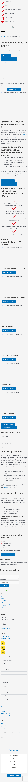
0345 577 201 (8, 17)
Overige (13, 758)
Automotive (6, 663)
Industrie (5, 666)
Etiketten (3, 36)
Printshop (5, 699)
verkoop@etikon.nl (9, 21)
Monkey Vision (17, 732)
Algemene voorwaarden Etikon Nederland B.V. (12, 741)
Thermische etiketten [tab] (7, 440)
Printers (5, 689)
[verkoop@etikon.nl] (3, 23)
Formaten (5, 682)
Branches (3, 600)
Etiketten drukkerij (5, 604)
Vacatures (3, 605)
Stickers (5, 673)
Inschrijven (4, 585)
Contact (3, 609)
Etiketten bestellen (13, 755)
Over (2, 602)
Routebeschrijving (5, 628)
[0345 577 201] (3, 19)
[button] (9, 272)
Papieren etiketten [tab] (6, 436)
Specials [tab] (4, 447)
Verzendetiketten (7, 660)
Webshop (3, 607)
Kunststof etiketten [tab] (6, 443)
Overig (2, 598)
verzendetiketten (14, 137)
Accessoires (6, 693)
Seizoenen (5, 676)
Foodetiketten (6, 670)
